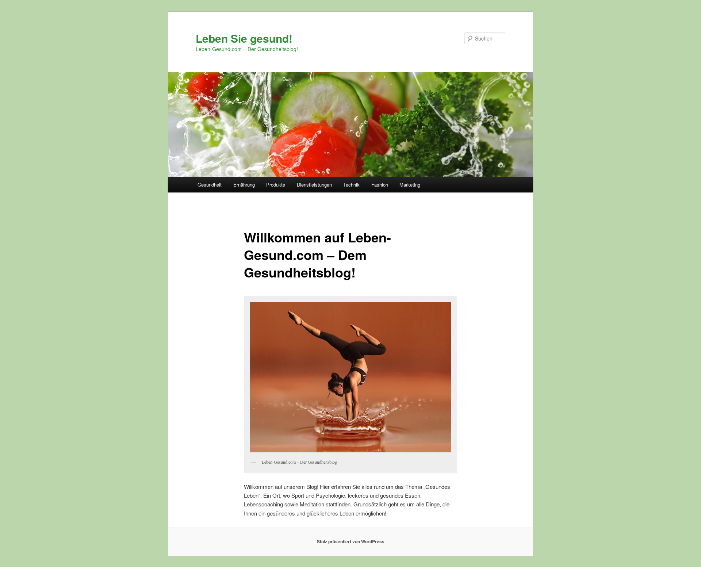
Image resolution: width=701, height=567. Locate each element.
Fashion (379, 184)
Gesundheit (210, 184)
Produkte (275, 184)
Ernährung (244, 184)
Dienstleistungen (314, 184)
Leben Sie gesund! (244, 38)
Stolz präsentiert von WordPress (350, 541)
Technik (351, 184)
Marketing (409, 184)
